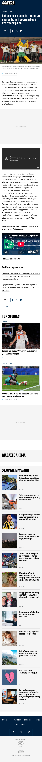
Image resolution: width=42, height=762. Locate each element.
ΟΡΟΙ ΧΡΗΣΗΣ (6, 720)
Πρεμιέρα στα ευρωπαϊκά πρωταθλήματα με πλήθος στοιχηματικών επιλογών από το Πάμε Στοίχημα (20, 287)
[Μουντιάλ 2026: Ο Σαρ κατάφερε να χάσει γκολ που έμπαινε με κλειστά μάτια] (21, 378)
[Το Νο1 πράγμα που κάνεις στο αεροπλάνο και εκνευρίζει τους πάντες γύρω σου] (9, 501)
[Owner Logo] (21, 744)
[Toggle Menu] (39, 3)
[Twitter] (17, 31)
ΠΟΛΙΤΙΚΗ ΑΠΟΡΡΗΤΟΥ (32, 720)
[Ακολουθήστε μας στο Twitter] (21, 732)
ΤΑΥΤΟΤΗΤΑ (18, 720)
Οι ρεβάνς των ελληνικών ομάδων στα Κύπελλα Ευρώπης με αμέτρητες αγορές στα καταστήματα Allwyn (21, 276)
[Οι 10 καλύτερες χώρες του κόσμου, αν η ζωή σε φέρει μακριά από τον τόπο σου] (9, 657)
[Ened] (21, 752)
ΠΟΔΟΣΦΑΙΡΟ (7, 363)
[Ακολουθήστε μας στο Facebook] (13, 732)
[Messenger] (21, 31)
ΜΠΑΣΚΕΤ (6, 321)
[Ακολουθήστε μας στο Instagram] (29, 732)
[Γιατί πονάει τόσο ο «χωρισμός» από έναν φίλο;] (9, 677)
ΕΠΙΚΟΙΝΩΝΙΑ (21, 724)
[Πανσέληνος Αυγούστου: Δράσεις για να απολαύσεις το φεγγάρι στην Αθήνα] (9, 540)
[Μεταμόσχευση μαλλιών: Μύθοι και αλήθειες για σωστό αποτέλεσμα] (9, 618)
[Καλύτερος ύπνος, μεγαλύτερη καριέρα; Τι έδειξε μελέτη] (9, 638)
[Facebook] (12, 31)
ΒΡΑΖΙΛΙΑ (6, 306)
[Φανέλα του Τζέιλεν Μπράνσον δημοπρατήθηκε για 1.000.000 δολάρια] (21, 336)
